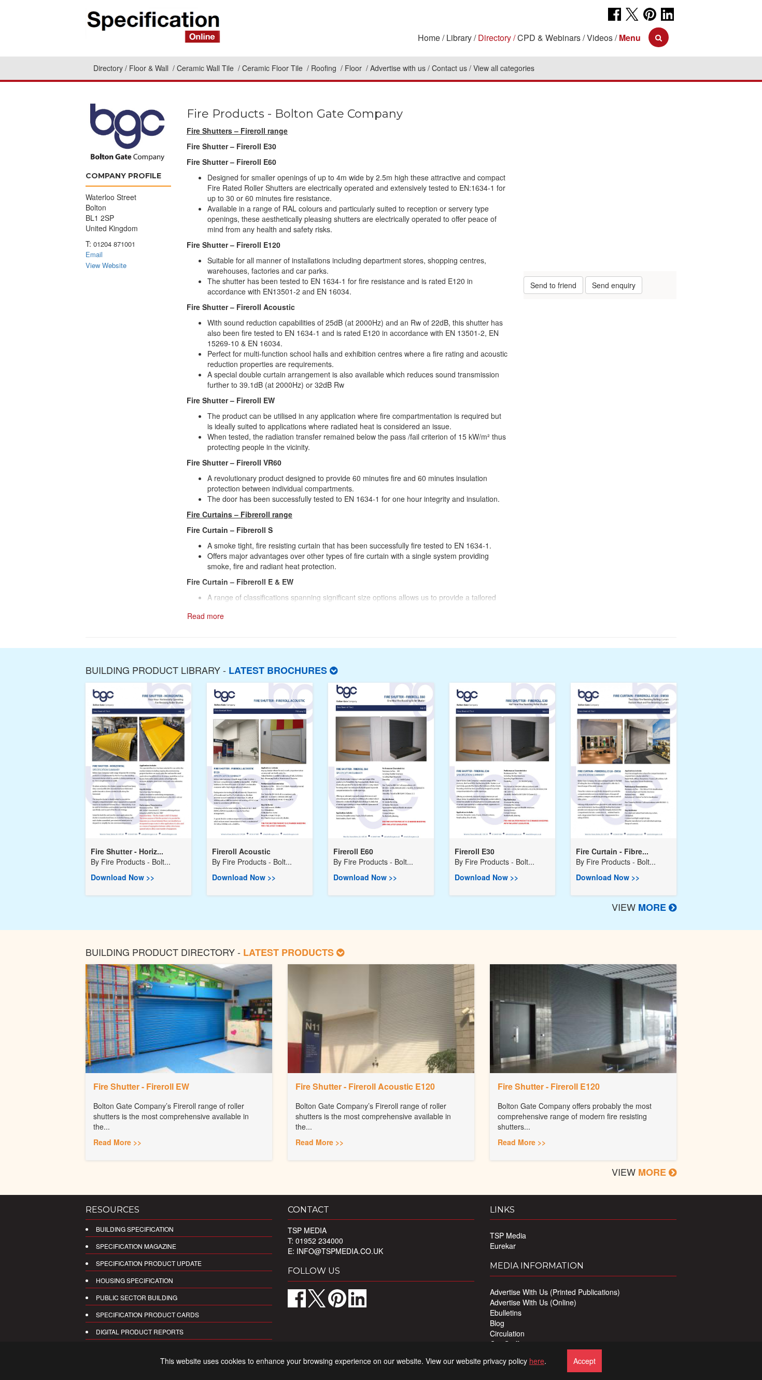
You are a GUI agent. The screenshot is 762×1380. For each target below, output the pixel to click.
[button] (630, 37)
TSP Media (508, 1235)
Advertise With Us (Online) (533, 1302)
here (536, 1361)
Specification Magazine (136, 1246)
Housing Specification (134, 1280)
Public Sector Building (136, 1297)
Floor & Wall (150, 68)
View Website (106, 265)
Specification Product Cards (147, 1314)
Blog (497, 1323)
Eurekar (503, 1246)
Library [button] (459, 38)
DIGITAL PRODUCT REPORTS (140, 1331)
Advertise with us (398, 68)
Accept (584, 1361)
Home (429, 38)
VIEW (640, 906)
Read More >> (117, 1142)
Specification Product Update (149, 1263)
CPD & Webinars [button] (549, 38)
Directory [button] (494, 38)
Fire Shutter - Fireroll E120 (549, 1086)
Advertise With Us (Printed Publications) (555, 1292)
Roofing (324, 68)
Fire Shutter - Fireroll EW (141, 1086)
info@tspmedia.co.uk (340, 1251)
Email (94, 254)
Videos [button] (600, 38)
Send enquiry (614, 285)
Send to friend (553, 285)
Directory (108, 68)
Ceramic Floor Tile (273, 68)
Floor (354, 68)
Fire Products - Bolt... (136, 861)
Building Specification (135, 1228)
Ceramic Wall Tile (206, 68)
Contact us (449, 68)
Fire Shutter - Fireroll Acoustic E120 (365, 1086)
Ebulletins (505, 1312)
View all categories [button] (503, 68)
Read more (205, 616)
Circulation (507, 1333)
